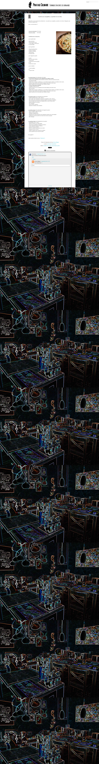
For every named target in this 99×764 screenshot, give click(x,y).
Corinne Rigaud (56, 142)
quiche (58, 145)
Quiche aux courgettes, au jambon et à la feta (50, 16)
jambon (50, 145)
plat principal (54, 145)
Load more (50, 185)
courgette (45, 145)
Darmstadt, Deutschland (51, 143)
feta (48, 145)
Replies (34, 159)
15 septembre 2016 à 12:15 (45, 161)
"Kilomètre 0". (42, 138)
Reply (33, 157)
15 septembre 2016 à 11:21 (40, 153)
